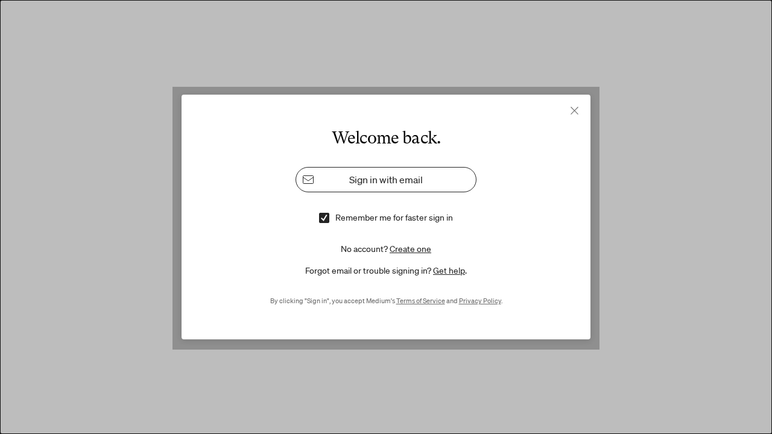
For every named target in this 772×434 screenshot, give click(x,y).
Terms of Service (420, 301)
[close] (574, 110)
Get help (449, 270)
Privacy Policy (480, 301)
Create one (410, 249)
